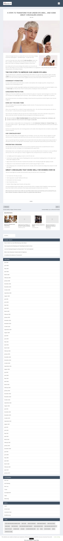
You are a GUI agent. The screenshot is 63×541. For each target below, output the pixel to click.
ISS (37, 529)
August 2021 (7, 424)
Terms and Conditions (28, 540)
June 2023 (6, 375)
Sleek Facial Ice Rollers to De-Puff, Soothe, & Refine (24, 225)
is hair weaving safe (30, 529)
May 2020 (6, 457)
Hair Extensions (31, 523)
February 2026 (7, 277)
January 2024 (7, 354)
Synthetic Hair (8, 531)
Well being (6, 498)
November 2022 (7, 396)
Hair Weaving (7, 483)
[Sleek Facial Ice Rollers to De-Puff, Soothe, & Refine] (24, 219)
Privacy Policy (36, 540)
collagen (7, 76)
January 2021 (7, 445)
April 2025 (6, 308)
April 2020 (6, 460)
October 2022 (7, 399)
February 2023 (7, 387)
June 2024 (6, 338)
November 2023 (7, 360)
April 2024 (6, 344)
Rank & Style (9, 88)
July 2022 (6, 409)
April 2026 (6, 271)
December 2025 (7, 283)
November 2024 (7, 323)
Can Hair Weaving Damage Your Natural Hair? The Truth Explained (18, 249)
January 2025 (7, 317)
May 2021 (6, 433)
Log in (5, 506)
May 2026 (6, 268)
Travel (5, 489)
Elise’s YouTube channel (22, 118)
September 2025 (7, 293)
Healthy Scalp (8, 529)
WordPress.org (7, 515)
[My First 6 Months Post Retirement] (10, 219)
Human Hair (16, 529)
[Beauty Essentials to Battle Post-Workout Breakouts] (52, 219)
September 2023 (7, 366)
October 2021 (7, 418)
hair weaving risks (38, 526)
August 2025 (7, 296)
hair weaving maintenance (26, 526)
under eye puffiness (28, 60)
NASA (41, 529)
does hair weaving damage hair (12, 523)
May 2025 (6, 305)
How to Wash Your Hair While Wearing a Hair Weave (15, 242)
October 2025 (7, 289)
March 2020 (6, 463)
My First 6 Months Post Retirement (9, 225)
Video (5, 495)
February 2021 (7, 442)
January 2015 (7, 473)
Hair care (31, 17)
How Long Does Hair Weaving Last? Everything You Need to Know (18, 246)
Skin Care (6, 486)
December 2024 (7, 320)
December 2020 (7, 448)
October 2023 (7, 363)
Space (53, 529)
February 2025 (7, 314)
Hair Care (24, 523)
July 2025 (6, 299)
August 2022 (7, 405)
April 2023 (6, 381)
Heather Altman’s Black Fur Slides (38, 225)
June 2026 (6, 265)
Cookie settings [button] (57, 537)
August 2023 (7, 369)
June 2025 (6, 302)
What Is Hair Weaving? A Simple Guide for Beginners (15, 252)
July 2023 (6, 372)
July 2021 (6, 427)
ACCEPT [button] (31, 539)
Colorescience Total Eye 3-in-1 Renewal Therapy (44, 123)
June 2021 (6, 430)
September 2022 (7, 402)
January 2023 (7, 390)
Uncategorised (7, 492)
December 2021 (7, 412)
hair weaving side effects (51, 526)
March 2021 (6, 439)
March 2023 (6, 384)
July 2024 (6, 335)
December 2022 (7, 393)
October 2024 (7, 326)
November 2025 (7, 286)
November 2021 (7, 415)
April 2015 (6, 470)
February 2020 (7, 466)
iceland (22, 529)
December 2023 (7, 357)
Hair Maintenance (41, 523)
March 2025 (6, 311)
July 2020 (6, 451)
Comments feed (7, 512)
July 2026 (6, 262)
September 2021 (7, 421)
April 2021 (6, 436)
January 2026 (7, 280)
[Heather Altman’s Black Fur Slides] (38, 219)
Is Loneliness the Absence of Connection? (13, 255)
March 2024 (6, 347)
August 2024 (7, 332)
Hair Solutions (51, 523)
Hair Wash (7, 526)
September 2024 (7, 329)
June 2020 (6, 454)
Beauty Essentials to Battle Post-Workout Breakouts (51, 226)
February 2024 (7, 351)
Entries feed (7, 509)
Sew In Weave (47, 529)
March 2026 (6, 274)
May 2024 (6, 341)
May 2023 (6, 378)
